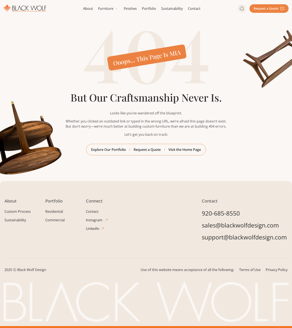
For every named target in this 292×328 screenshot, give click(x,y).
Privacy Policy (277, 269)
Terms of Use (250, 269)
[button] (108, 8)
